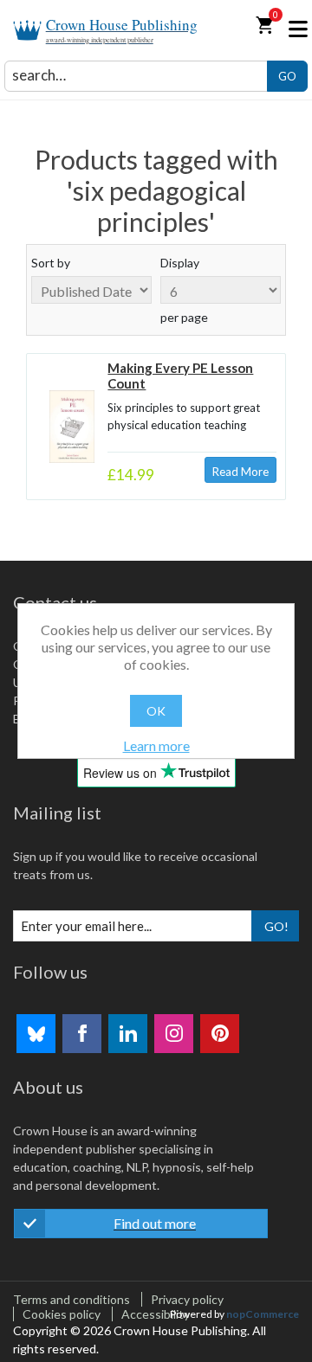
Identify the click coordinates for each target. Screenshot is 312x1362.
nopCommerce (262, 1313)
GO (287, 76)
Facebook (81, 1033)
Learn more (156, 745)
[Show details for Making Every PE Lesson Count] (71, 426)
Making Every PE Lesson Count (180, 375)
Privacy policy (187, 1299)
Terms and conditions (71, 1299)
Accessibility (155, 1314)
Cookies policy (62, 1314)
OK (156, 710)
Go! (276, 926)
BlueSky (35, 1033)
